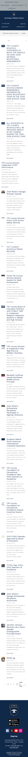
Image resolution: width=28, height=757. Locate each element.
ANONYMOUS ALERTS (12, 2)
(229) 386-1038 (14, 747)
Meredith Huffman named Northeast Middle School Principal (15, 378)
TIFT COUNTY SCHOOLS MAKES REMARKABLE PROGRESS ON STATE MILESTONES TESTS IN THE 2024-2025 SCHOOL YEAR (16, 92)
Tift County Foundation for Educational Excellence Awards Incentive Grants (15, 507)
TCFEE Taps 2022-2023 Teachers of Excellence (15, 567)
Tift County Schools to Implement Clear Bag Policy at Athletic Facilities (15, 349)
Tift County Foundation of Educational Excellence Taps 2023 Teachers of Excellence (14, 473)
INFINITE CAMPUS (17, 5)
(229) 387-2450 (15, 745)
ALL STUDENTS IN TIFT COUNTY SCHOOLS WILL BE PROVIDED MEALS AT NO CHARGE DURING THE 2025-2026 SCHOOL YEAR (16, 129)
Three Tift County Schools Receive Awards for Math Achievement (14, 279)
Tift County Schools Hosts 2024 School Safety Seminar (15, 220)
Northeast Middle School (11, 33)
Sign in (22, 24)
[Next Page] (17, 684)
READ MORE (10, 81)
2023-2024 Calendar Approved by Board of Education (16, 538)
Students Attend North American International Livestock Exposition (16, 442)
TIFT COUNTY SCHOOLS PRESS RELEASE (14, 249)
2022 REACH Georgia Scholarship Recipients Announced (15, 597)
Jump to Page (21, 684)
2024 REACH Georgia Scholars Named (16, 193)
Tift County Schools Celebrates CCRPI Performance (10, 165)
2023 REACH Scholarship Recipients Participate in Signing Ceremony (15, 410)
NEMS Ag (11, 658)
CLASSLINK (12, 8)
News (23, 33)
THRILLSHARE (4, 5)
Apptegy (17, 754)
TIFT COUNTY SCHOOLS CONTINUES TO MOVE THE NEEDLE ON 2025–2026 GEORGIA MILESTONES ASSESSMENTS (16, 53)
